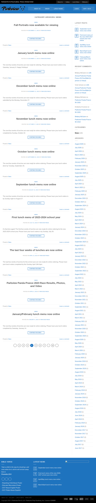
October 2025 (79, 169)
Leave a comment (64, 45)
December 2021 (80, 296)
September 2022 (80, 271)
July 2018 (78, 412)
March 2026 (79, 155)
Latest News (58, 8)
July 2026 (78, 147)
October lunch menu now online (36, 151)
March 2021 (79, 318)
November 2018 (80, 397)
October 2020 (79, 332)
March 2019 (79, 386)
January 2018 (79, 426)
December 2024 (80, 198)
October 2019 (79, 365)
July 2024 (78, 213)
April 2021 (78, 314)
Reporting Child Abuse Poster (12, 483)
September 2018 (80, 405)
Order (47, 8)
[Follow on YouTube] (93, 2)
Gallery (68, 2)
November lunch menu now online (36, 118)
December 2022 (80, 260)
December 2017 (80, 430)
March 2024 (79, 223)
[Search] (30, 9)
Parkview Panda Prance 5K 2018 (83, 121)
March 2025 (79, 187)
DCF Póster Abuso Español (11, 490)
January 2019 (79, 394)
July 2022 (78, 278)
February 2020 (80, 354)
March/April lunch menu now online (85, 51)
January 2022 (79, 292)
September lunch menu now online (36, 184)
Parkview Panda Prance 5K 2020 (83, 101)
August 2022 (79, 274)
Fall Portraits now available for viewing (36, 25)
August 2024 (79, 209)
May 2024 (78, 216)
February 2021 (80, 321)
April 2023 (78, 252)
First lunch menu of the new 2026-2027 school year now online (86, 37)
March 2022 (79, 289)
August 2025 (79, 176)
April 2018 (78, 419)
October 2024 (79, 202)
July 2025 (78, 180)
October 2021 (79, 303)
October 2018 (79, 401)
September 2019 (80, 368)
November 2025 (80, 166)
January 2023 (79, 256)
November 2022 (80, 263)
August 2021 (79, 310)
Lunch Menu (76, 2)
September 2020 (80, 336)
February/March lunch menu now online (85, 58)
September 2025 (80, 173)
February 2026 (80, 158)
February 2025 (80, 191)
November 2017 (80, 433)
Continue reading (36, 38)
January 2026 (79, 162)
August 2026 (79, 144)
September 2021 (80, 307)
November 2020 (80, 328)
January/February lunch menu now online (36, 314)
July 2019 (78, 376)
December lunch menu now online (36, 86)
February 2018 (80, 423)
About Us (60, 2)
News (36, 22)
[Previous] (15, 345)
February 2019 (80, 390)
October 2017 (79, 437)
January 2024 (79, 227)
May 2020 (78, 343)
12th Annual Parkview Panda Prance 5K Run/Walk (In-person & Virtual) (83, 76)
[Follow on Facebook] (90, 2)
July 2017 (78, 444)
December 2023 (80, 231)
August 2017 (79, 441)
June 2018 (78, 415)
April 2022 (78, 285)
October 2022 (79, 267)
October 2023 (79, 238)
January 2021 (79, 325)
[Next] (56, 345)
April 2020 (78, 347)
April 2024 (78, 220)
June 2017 (78, 448)
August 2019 (79, 372)
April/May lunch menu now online (85, 45)
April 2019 (78, 383)
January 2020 (79, 357)
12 (52, 345)
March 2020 (79, 350)
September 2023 (80, 242)
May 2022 (78, 281)
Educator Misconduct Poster (11, 485)
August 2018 (79, 408)
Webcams (85, 2)
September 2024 (80, 205)
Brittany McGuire (80, 116)
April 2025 (78, 184)
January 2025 (79, 194)
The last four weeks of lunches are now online (36, 250)
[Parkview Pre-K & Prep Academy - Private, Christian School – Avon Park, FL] (13, 8)
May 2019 (78, 379)
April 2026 (78, 151)
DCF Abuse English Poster (11, 488)
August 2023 (79, 245)
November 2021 (80, 299)
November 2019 (80, 361)
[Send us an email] (91, 2)
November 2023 (80, 234)
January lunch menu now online (36, 53)
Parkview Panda (46, 30)
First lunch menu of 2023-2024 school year (36, 217)
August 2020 (79, 339)
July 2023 (78, 249)
